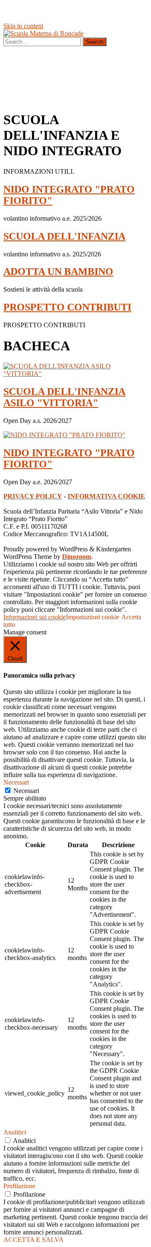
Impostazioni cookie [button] (92, 617)
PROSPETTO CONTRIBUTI (67, 307)
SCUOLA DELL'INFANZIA (64, 236)
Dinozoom (76, 556)
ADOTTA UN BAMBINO (58, 271)
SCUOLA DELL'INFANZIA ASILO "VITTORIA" (64, 397)
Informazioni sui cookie (34, 617)
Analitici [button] (14, 1132)
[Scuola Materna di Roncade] (43, 33)
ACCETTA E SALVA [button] (33, 1239)
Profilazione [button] (19, 1186)
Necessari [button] (16, 782)
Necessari (26, 790)
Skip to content (23, 25)
